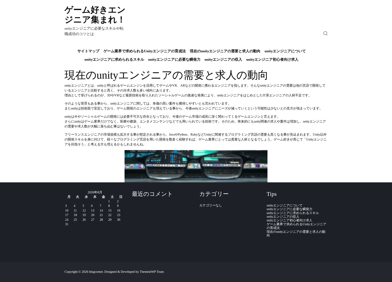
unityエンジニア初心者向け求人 (272, 59)
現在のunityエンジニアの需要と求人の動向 (225, 51)
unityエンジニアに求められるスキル (114, 59)
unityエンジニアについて (285, 51)
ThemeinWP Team (152, 271)
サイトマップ (88, 51)
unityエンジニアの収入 (223, 59)
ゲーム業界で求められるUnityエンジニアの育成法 (145, 51)
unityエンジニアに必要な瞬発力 (174, 59)
